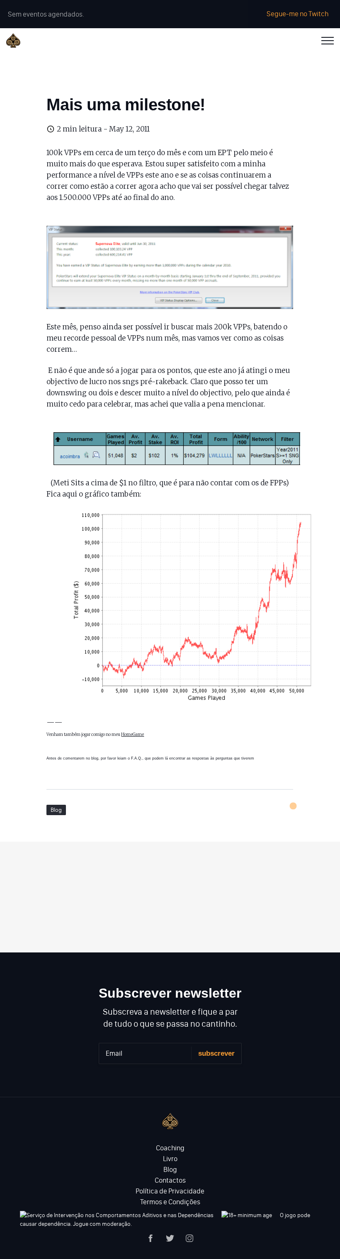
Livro (170, 1158)
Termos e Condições (170, 1202)
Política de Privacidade (170, 1191)
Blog (56, 809)
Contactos (170, 1180)
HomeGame (132, 734)
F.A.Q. (136, 758)
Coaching (170, 1148)
